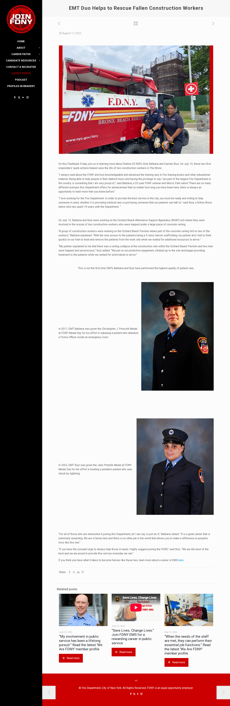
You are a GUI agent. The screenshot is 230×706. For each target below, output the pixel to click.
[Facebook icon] (15, 97)
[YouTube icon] (23, 97)
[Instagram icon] (27, 97)
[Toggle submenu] (39, 48)
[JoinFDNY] (21, 19)
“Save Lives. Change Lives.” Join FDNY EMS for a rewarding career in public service (133, 636)
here (181, 560)
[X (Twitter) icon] (19, 97)
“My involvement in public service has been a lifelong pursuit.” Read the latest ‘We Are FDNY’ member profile (80, 642)
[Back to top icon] (136, 680)
